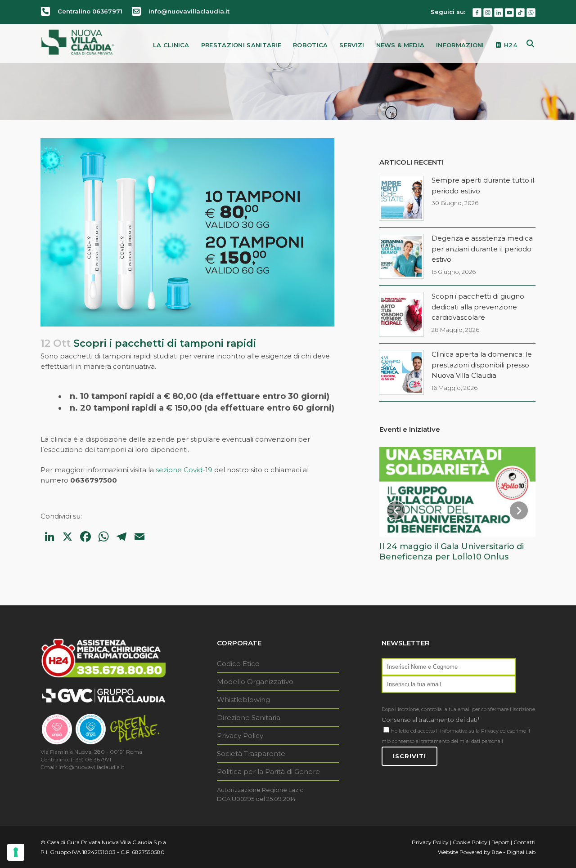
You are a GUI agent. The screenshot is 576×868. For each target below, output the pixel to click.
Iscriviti (409, 756)
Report (500, 842)
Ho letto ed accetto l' (415, 731)
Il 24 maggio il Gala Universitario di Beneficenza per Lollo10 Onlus (451, 551)
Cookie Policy (470, 842)
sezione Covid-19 (184, 469)
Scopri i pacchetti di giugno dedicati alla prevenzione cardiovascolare (478, 307)
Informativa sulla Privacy (469, 731)
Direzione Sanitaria (248, 717)
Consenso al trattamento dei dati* (431, 719)
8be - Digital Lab (514, 852)
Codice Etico (238, 663)
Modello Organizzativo (255, 681)
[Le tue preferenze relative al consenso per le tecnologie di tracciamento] (15, 852)
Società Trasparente (251, 753)
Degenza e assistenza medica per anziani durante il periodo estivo (482, 249)
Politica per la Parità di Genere (268, 771)
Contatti (524, 842)
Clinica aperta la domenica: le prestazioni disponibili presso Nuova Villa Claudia (482, 365)
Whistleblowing (243, 699)
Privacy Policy (240, 735)
